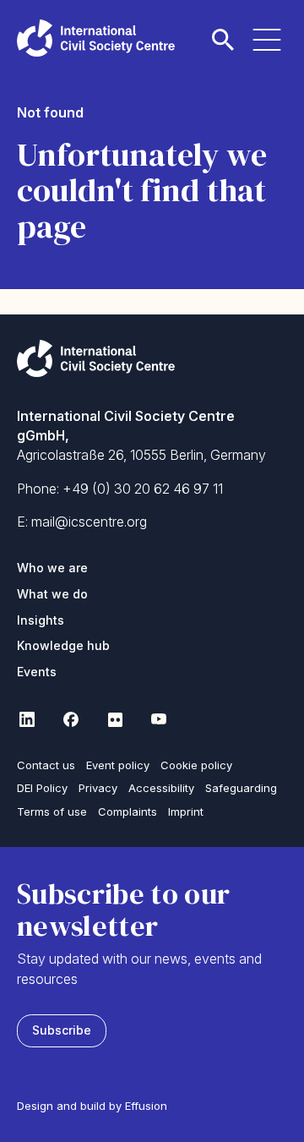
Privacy (98, 788)
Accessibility (161, 788)
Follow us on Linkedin (27, 719)
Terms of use (52, 811)
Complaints (127, 811)
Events (37, 671)
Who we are (52, 567)
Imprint (186, 811)
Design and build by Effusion (92, 1106)
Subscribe (61, 1030)
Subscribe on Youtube (159, 719)
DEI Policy (42, 788)
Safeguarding (241, 788)
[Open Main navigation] (267, 30)
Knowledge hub (63, 645)
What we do (52, 594)
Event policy (117, 765)
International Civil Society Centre (96, 38)
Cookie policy (196, 765)
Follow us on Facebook (71, 719)
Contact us (46, 765)
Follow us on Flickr (115, 719)
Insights (40, 620)
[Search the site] (223, 30)
